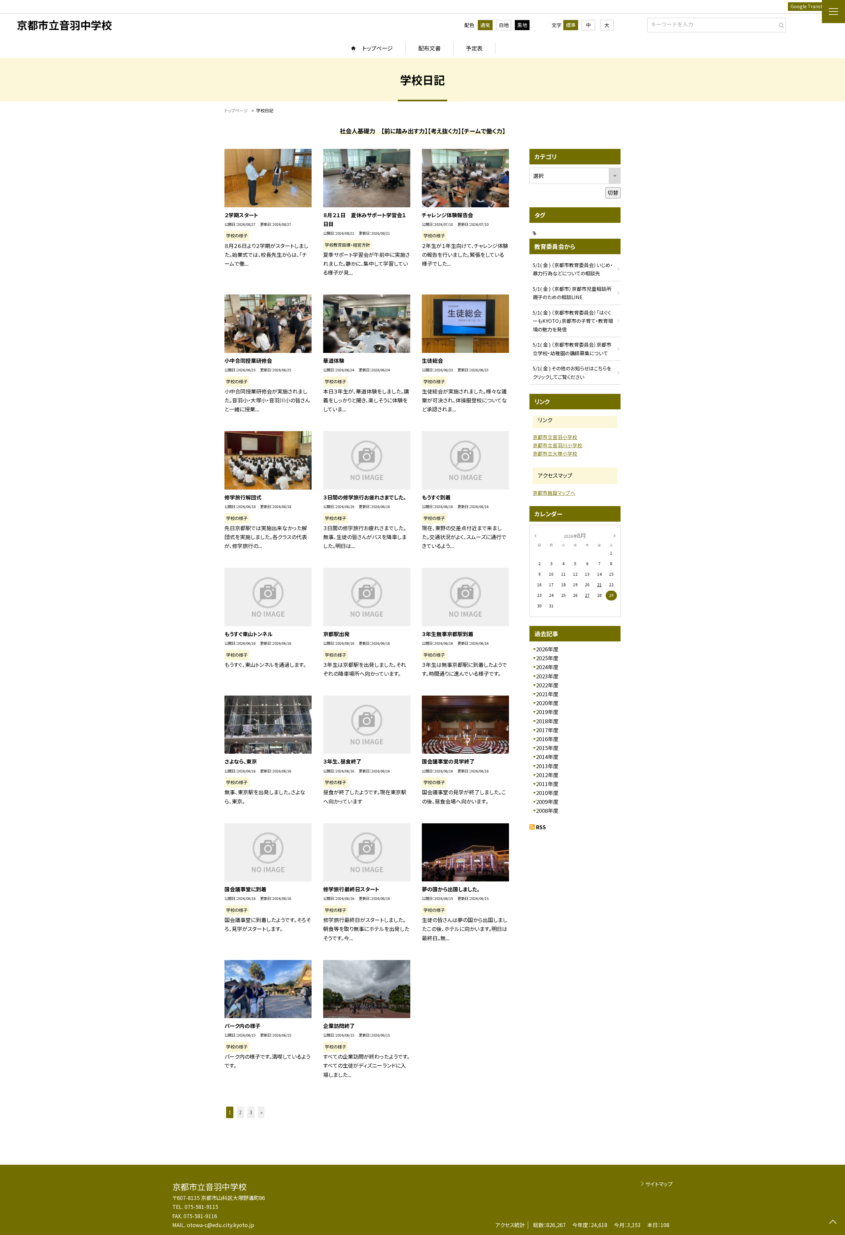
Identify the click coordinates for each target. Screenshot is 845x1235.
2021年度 (547, 694)
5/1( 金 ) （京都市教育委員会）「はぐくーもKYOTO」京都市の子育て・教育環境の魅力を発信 (573, 321)
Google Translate (810, 6)
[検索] (780, 24)
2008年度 (547, 810)
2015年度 (547, 748)
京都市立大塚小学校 (555, 453)
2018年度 (547, 721)
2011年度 (547, 784)
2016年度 (547, 739)
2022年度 (547, 685)
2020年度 (547, 703)
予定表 (474, 48)
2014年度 (547, 757)
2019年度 (547, 712)
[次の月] (615, 535)
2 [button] (240, 1112)
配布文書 (429, 48)
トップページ (377, 48)
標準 (571, 24)
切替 (613, 192)
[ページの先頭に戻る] (832, 1222)
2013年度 (547, 766)
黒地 (522, 24)
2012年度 (547, 775)
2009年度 (547, 802)
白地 (504, 24)
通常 (485, 24)
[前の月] (535, 535)
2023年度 (547, 676)
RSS (541, 827)
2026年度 (547, 649)
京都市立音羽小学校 (555, 436)
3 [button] (251, 1112)
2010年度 (547, 793)
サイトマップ (659, 1184)
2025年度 (547, 658)
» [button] (261, 1112)
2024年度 (547, 667)
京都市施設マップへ (554, 492)
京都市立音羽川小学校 (557, 445)
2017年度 (547, 730)
